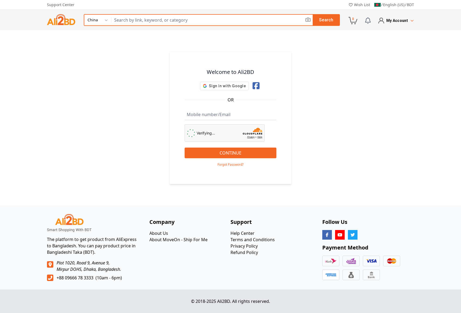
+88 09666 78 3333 (75, 278)
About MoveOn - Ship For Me (178, 240)
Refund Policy (244, 252)
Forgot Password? (230, 165)
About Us (158, 233)
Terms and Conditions (252, 240)
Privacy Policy (244, 246)
